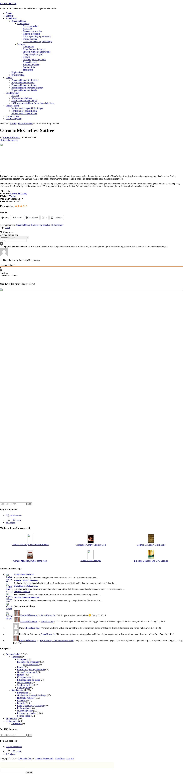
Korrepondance (24, 677)
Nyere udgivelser (25, 710)
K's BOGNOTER (8, 3)
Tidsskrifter (16, 723)
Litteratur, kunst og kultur (28, 680)
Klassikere (22, 700)
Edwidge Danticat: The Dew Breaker (151, 561)
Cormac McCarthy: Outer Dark (151, 545)
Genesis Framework (44, 758)
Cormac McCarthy (18, 193)
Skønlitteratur (57, 225)
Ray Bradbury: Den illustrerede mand (56, 640)
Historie (20, 675)
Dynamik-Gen (24, 758)
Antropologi (22, 659)
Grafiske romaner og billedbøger (31, 695)
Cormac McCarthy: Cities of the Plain (30, 561)
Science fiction (23, 716)
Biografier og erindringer (28, 662)
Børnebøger (22, 692)
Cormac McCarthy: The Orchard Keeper (30, 544)
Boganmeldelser (22, 225)
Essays (20, 667)
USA (7, 227)
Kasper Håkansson (28, 615)
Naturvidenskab (24, 682)
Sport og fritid (23, 687)
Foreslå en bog (47, 621)
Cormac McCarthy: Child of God (91, 545)
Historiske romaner (25, 698)
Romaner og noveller (40, 225)
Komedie (21, 703)
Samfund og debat (25, 685)
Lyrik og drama (24, 708)
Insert (29, 772)
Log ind (70, 758)
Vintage (12, 196)
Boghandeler (11, 718)
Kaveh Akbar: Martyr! (90, 560)
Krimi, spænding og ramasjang (31, 705)
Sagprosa (15, 657)
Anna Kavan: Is (48, 615)
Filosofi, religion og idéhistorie (31, 669)
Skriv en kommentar (9, 140)
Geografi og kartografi (27, 672)
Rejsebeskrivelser (31, 664)
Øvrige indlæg (12, 721)
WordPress (60, 758)
